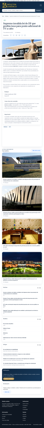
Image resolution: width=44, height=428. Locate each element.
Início (3, 16)
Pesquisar (38, 10)
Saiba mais (7, 392)
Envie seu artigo (5, 420)
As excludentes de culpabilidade (10, 350)
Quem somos (25, 403)
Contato (4, 416)
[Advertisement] (22, 137)
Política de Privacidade (7, 414)
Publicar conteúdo (8, 378)
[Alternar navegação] (41, 5)
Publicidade (25, 409)
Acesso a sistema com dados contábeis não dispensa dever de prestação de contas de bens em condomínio (20, 294)
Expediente (25, 405)
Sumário (24, 407)
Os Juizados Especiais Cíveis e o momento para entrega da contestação (19, 364)
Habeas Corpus (6, 329)
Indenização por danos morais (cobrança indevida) (14, 338)
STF (8, 95)
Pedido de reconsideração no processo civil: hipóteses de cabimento (18, 359)
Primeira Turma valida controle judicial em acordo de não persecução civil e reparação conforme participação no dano (20, 300)
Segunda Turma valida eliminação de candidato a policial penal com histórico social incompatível (20, 312)
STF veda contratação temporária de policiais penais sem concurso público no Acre (21, 306)
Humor (24, 420)
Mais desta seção (37, 150)
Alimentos (5, 333)
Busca (3, 418)
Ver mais (39, 287)
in (16, 35)
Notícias (6, 16)
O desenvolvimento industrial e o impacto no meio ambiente (16, 354)
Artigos (24, 418)
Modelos (24, 416)
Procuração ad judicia (8, 324)
